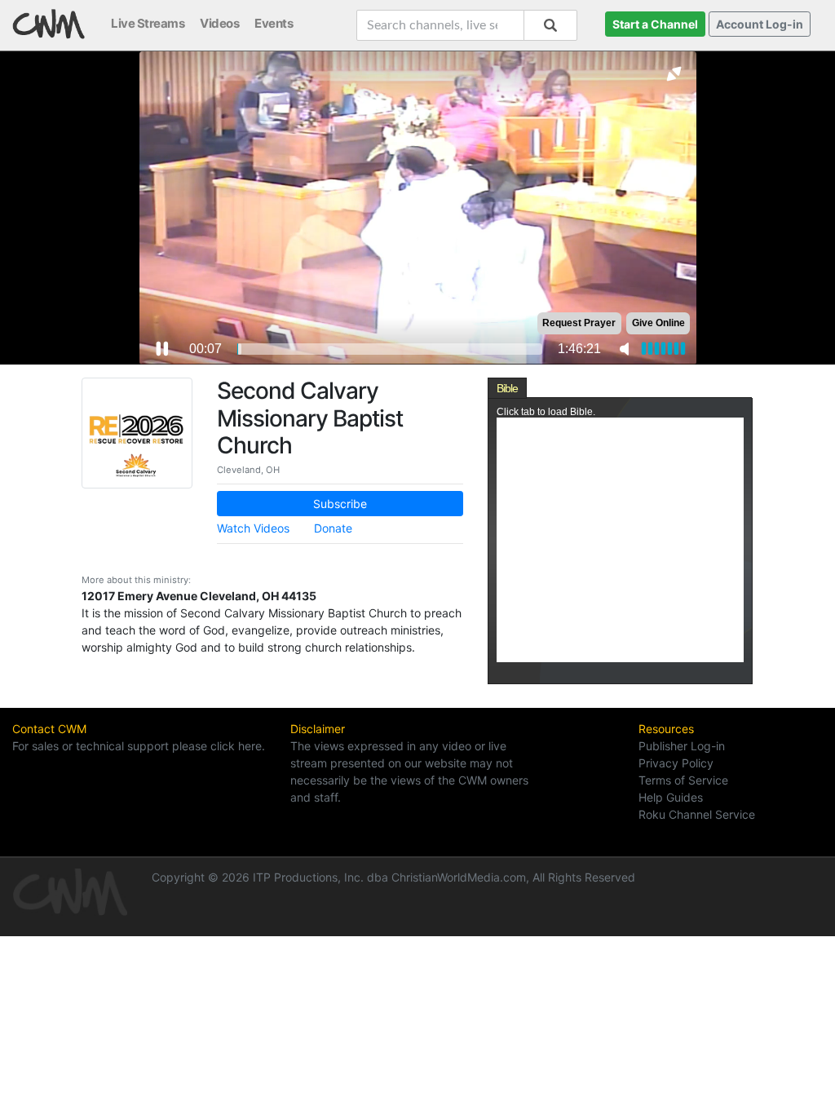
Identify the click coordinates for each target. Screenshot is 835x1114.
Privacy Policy (676, 763)
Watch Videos (253, 528)
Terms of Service (683, 780)
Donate (333, 528)
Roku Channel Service (696, 814)
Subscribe (340, 504)
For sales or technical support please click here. (138, 746)
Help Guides (670, 797)
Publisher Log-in (681, 746)
